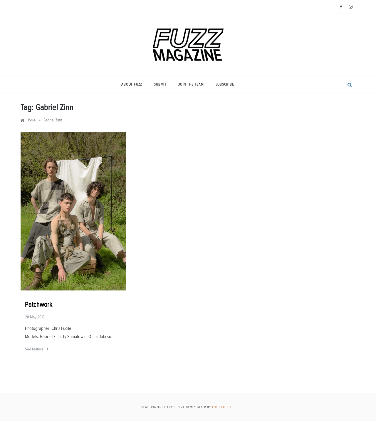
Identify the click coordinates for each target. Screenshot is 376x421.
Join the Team (191, 84)
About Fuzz (131, 84)
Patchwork (39, 304)
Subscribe (225, 84)
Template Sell (223, 407)
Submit (160, 84)
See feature (34, 349)
